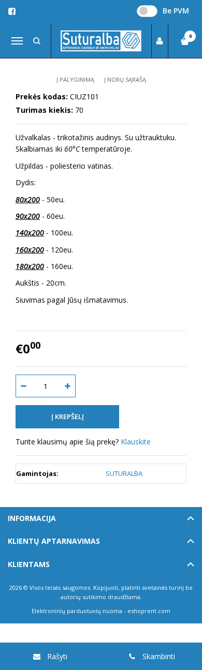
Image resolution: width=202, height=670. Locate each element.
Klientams (29, 564)
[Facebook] (12, 11)
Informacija (32, 518)
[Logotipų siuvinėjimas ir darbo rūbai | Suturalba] (101, 41)
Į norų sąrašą (125, 79)
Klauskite (136, 441)
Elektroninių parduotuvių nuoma (77, 611)
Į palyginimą (75, 79)
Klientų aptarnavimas (54, 541)
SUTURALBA (124, 473)
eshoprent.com (148, 611)
